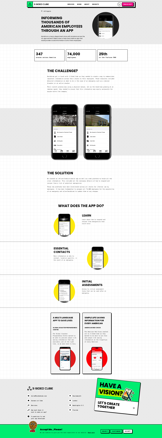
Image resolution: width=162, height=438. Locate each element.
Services (70, 4)
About (86, 4)
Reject (105, 431)
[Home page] (38, 4)
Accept (128, 431)
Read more (91, 432)
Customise (116, 431)
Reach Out (128, 4)
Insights (95, 4)
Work (79, 4)
